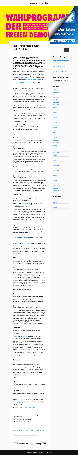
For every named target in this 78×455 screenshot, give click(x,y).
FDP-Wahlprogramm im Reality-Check (26, 47)
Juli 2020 (55, 145)
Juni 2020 (55, 147)
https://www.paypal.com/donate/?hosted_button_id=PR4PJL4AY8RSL (31, 430)
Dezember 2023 (56, 97)
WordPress (35, 452)
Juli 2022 (55, 107)
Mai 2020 (55, 150)
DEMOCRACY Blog (39, 3)
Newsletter (55, 207)
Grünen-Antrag (24, 147)
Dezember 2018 (56, 165)
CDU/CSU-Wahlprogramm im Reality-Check (20, 444)
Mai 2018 (55, 180)
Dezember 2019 (56, 152)
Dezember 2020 (56, 140)
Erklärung (55, 202)
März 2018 (55, 185)
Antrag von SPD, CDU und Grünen (28, 306)
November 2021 (56, 122)
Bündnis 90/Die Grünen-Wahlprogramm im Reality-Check (39, 444)
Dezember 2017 (56, 190)
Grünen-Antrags (24, 237)
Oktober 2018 (56, 170)
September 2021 (56, 127)
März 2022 (55, 114)
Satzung (33, 402)
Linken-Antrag (24, 268)
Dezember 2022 (56, 102)
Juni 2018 (55, 177)
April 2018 (55, 182)
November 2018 (56, 167)
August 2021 (55, 129)
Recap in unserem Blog (27, 243)
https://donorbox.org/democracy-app (25, 429)
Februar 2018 (55, 188)
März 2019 (55, 160)
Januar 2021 (55, 137)
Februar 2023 (55, 99)
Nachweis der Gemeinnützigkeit (24, 402)
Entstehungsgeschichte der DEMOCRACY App (24, 82)
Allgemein (55, 199)
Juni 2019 (55, 157)
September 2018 (56, 172)
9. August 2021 (28, 53)
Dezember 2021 (56, 119)
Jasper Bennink (18, 53)
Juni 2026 (55, 89)
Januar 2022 (55, 117)
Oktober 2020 (56, 142)
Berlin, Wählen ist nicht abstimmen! (60, 71)
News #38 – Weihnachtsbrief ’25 (59, 63)
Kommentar (55, 204)
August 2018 (55, 175)
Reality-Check (37, 53)
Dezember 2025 (56, 92)
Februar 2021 (55, 135)
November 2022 (56, 104)
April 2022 (55, 112)
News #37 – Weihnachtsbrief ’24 (59, 66)
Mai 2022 (55, 109)
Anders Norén (49, 452)
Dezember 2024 (56, 94)
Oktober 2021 (56, 124)
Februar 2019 (55, 162)
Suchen (54, 47)
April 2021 (55, 132)
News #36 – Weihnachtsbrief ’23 (59, 68)
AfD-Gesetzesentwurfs (25, 203)
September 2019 (56, 155)
